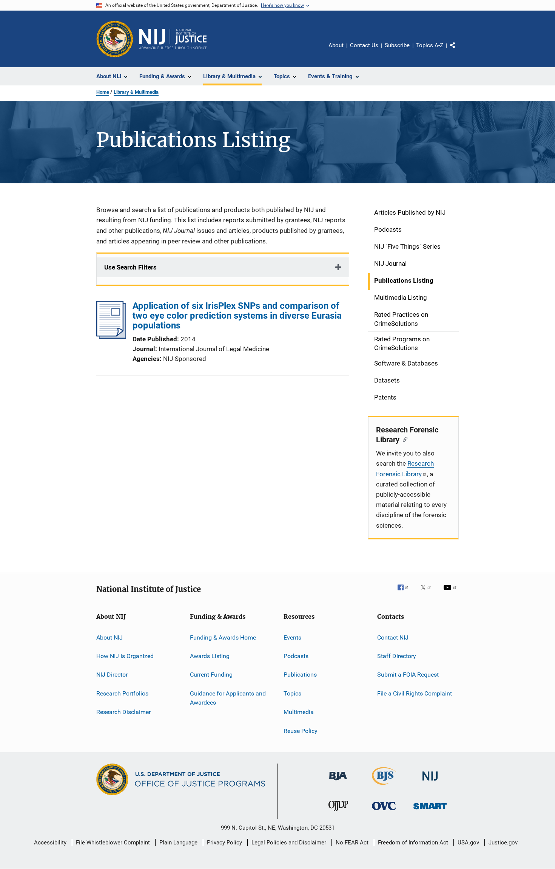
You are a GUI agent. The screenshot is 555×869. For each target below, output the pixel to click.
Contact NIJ (393, 637)
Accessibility (50, 842)
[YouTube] (451, 592)
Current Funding (211, 674)
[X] (428, 592)
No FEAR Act (352, 842)
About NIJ (109, 637)
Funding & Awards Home (223, 637)
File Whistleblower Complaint (113, 842)
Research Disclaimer (123, 712)
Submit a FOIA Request (408, 674)
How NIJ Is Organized (125, 656)
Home (102, 92)
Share (459, 51)
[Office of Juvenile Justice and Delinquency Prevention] (338, 812)
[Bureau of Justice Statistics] (384, 786)
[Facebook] (406, 592)
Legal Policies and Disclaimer (288, 842)
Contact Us (364, 45)
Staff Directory (396, 656)
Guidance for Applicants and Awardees (228, 698)
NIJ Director (112, 674)
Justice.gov (503, 842)
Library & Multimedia (136, 92)
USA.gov (468, 842)
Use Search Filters (130, 267)
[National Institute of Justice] (430, 782)
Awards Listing (210, 656)
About (336, 45)
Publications (300, 674)
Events (292, 637)
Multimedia (299, 712)
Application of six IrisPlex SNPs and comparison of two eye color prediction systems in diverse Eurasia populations (237, 316)
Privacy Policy (224, 842)
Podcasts (296, 656)
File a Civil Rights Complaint (414, 693)
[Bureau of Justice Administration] (338, 781)
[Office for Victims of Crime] (384, 811)
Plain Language (178, 842)
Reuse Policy (301, 730)
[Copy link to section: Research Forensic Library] (403, 439)
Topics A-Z (429, 45)
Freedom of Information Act (413, 842)
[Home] (173, 39)
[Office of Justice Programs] (114, 38)
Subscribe (397, 45)
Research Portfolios (122, 693)
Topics (292, 693)
